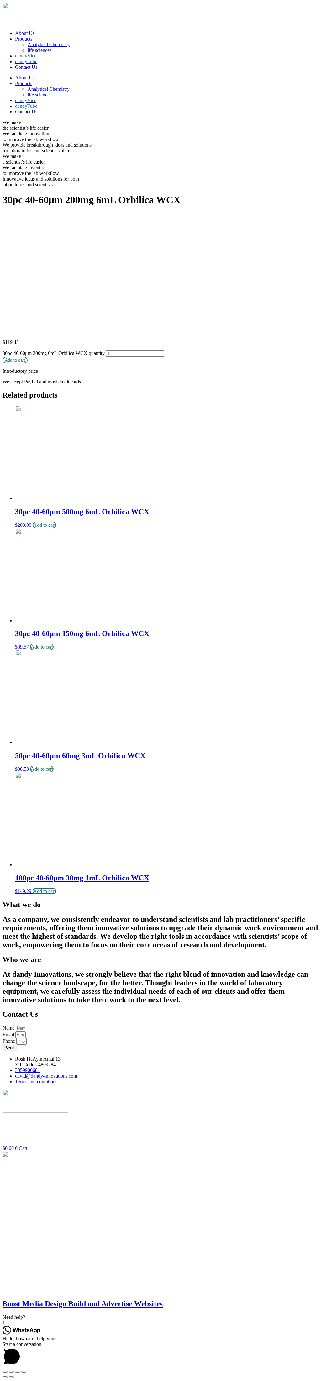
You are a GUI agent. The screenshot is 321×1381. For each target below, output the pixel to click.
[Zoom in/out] (23, 1372)
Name (9, 1027)
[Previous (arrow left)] (5, 1377)
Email (9, 1034)
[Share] (11, 1372)
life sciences (39, 50)
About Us (24, 33)
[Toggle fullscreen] (17, 1372)
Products (23, 38)
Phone (9, 1041)
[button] (160, 1317)
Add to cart (15, 360)
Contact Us (26, 67)
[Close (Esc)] (5, 1372)
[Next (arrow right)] (11, 1377)
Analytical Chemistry (49, 44)
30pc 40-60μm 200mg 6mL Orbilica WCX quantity (54, 353)
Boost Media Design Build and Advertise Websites (83, 1304)
